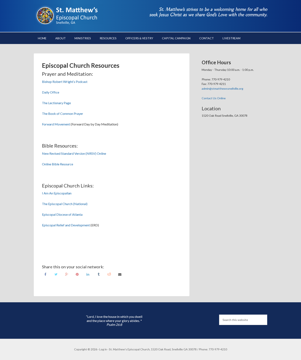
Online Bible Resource (57, 164)
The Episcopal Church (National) (64, 204)
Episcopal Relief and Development (66, 225)
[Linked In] (88, 274)
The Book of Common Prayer (62, 113)
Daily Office (50, 92)
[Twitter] (56, 274)
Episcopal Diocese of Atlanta (62, 214)
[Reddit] (109, 274)
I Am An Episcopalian (56, 193)
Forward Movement (56, 124)
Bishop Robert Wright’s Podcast (64, 82)
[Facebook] (45, 274)
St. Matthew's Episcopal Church (68, 14)
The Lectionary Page (56, 103)
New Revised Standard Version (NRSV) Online (74, 153)
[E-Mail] (120, 274)
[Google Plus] (66, 274)
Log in (103, 349)
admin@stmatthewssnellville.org (222, 88)
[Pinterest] (77, 274)
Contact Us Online (214, 98)
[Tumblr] (98, 274)
